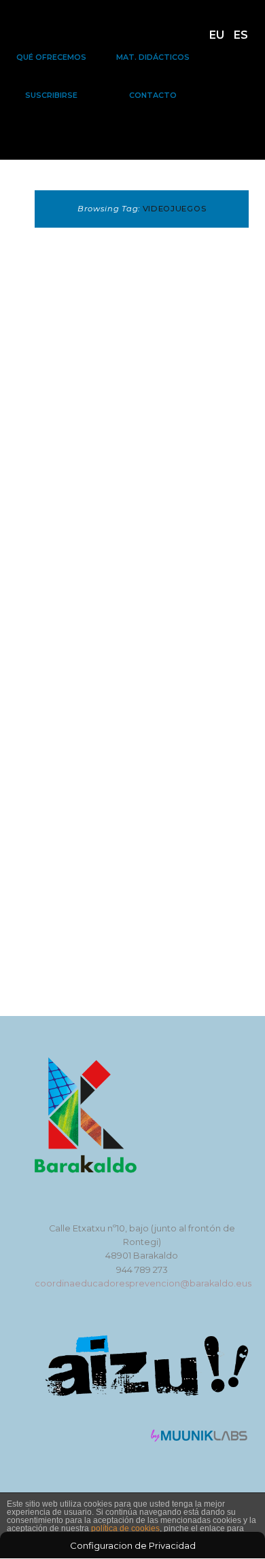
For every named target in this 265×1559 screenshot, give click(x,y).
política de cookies (125, 1528)
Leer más (87, 785)
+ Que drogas (82, 487)
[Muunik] (199, 1439)
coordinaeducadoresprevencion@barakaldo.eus (143, 1283)
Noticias (145, 487)
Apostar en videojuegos (100, 530)
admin (125, 571)
